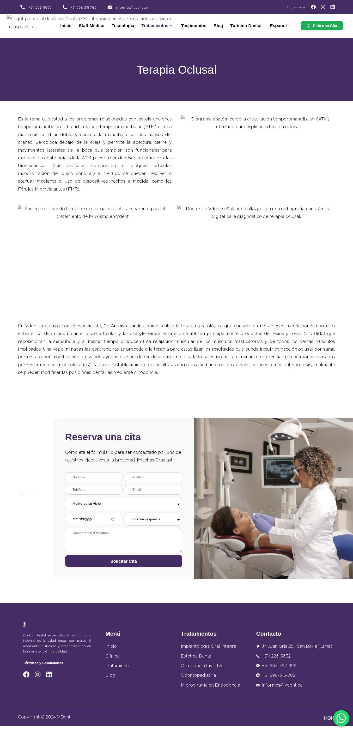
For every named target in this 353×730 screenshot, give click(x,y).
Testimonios (193, 25)
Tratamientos (154, 25)
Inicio (66, 25)
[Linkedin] (332, 7)
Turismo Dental (246, 25)
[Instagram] (323, 7)
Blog (218, 25)
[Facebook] (313, 7)
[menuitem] (280, 25)
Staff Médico (91, 25)
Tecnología (123, 25)
